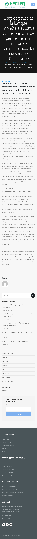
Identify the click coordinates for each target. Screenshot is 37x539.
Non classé (6, 390)
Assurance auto (6, 463)
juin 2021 (5, 357)
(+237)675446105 (9, 515)
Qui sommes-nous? (8, 445)
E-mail (8, 404)
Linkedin (10, 524)
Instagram (7, 524)
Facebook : (3, 524)
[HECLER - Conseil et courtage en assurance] (15, 4)
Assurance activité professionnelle (12, 492)
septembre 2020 (8, 381)
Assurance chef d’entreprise (10, 489)
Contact (4, 452)
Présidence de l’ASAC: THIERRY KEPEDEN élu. (16, 341)
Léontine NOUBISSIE (15, 282)
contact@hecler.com (10, 519)
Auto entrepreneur (7, 496)
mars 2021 (6, 369)
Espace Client (6, 439)
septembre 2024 (8, 353)
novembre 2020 (7, 373)
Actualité (4, 449)
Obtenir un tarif (6, 442)
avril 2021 (6, 365)
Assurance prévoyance (9, 469)
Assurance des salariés (9, 486)
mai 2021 (5, 361)
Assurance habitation (8, 475)
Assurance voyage (7, 472)
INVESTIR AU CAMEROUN (14, 269)
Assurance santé (7, 466)
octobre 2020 (7, 377)
